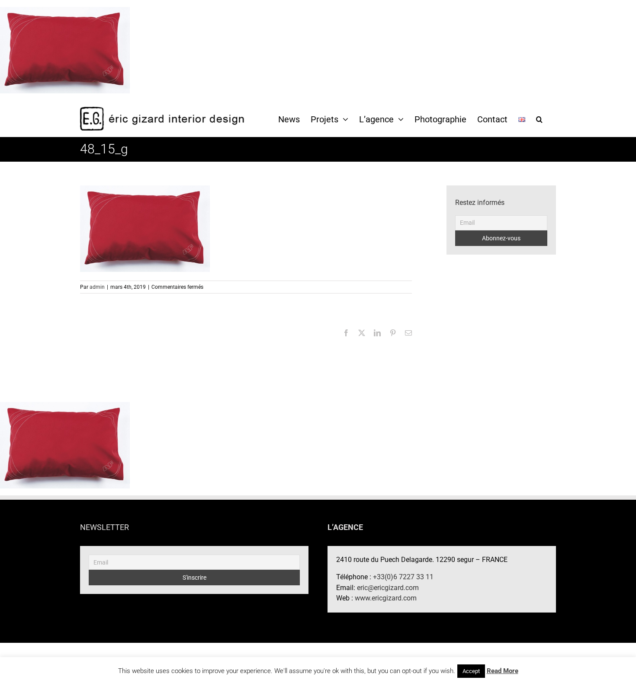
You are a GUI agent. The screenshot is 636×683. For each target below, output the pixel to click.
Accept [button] (471, 671)
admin (97, 287)
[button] (539, 119)
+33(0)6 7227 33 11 (403, 577)
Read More (502, 671)
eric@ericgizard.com (388, 588)
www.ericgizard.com (386, 598)
